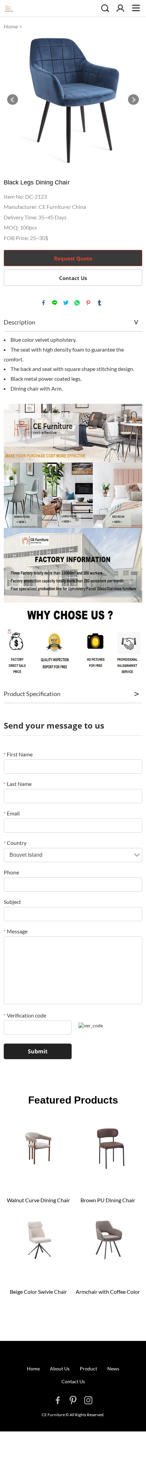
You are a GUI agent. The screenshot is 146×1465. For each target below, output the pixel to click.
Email (12, 813)
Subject (12, 901)
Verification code (25, 1015)
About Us (60, 1368)
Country (15, 842)
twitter (65, 302)
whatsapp (77, 302)
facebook (43, 302)
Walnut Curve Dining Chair (38, 1200)
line (54, 302)
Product (88, 1368)
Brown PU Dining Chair (107, 1200)
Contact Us (73, 278)
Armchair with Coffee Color (108, 1291)
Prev (12, 99)
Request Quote (73, 258)
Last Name (18, 783)
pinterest (88, 302)
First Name (18, 754)
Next (133, 99)
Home (11, 26)
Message (16, 931)
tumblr (99, 302)
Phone (11, 872)
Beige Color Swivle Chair (38, 1291)
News (113, 1368)
